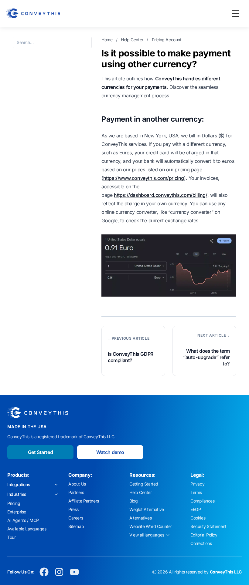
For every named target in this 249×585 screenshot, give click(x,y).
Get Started (40, 452)
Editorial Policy (203, 534)
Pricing (13, 503)
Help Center (132, 39)
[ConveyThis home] (33, 13)
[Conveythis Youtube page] (74, 572)
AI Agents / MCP (23, 520)
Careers (75, 517)
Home (107, 39)
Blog (133, 500)
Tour (11, 537)
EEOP (195, 509)
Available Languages (26, 528)
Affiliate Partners (83, 500)
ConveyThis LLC (226, 571)
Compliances (202, 500)
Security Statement (208, 526)
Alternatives (140, 517)
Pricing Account (167, 39)
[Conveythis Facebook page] (44, 572)
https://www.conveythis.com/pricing (143, 178)
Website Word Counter (150, 526)
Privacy (197, 483)
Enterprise (16, 511)
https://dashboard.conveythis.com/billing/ (160, 195)
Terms (196, 492)
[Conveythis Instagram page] (59, 572)
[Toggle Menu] (235, 13)
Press (73, 509)
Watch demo (110, 452)
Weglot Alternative (146, 509)
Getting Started (143, 483)
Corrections (201, 543)
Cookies (197, 517)
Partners (76, 492)
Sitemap (76, 526)
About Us (77, 483)
